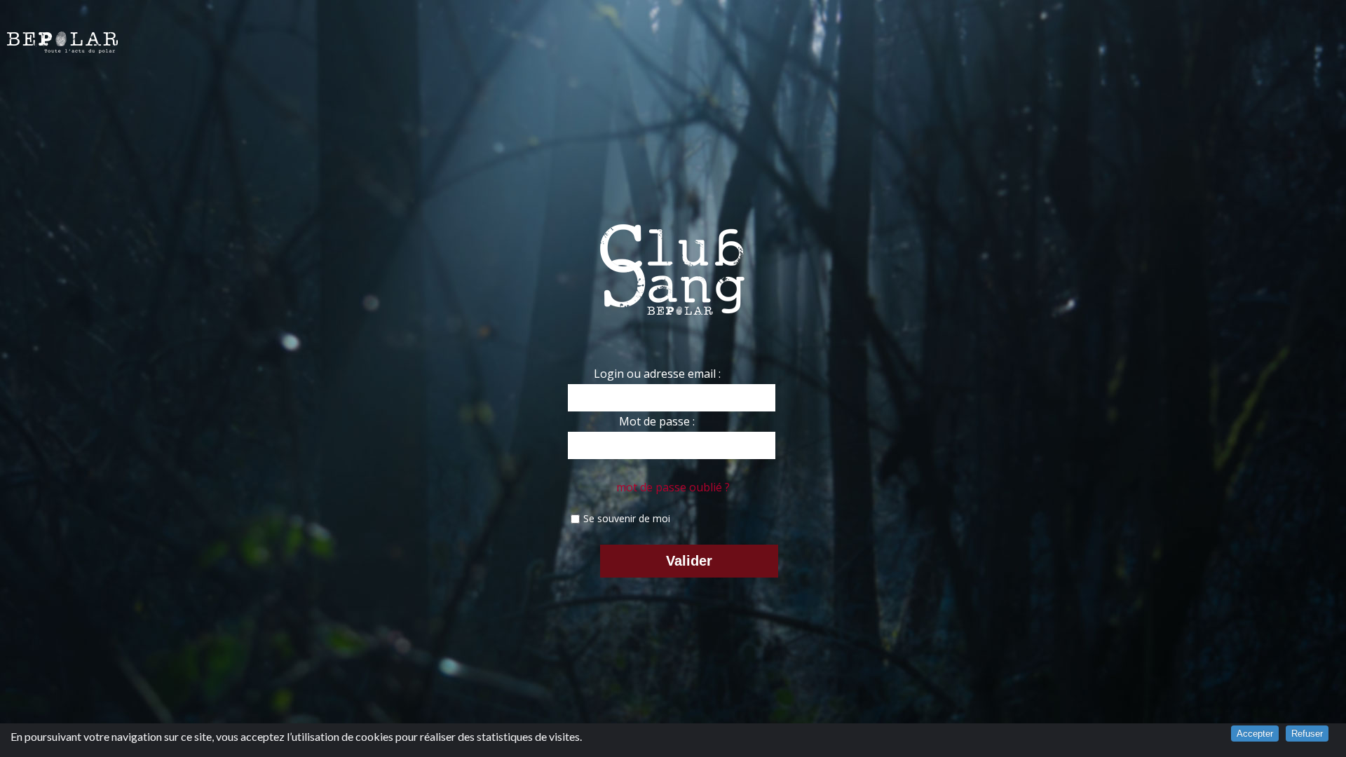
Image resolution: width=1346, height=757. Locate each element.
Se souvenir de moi (626, 518)
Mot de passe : (657, 421)
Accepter (1255, 733)
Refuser (1307, 733)
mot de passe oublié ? (673, 487)
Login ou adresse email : (657, 373)
